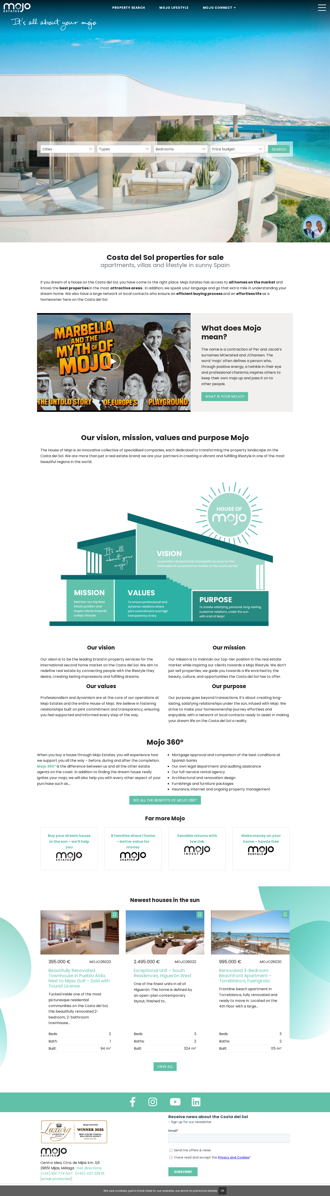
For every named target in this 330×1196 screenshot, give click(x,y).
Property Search (128, 7)
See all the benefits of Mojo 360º (165, 800)
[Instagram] (153, 1104)
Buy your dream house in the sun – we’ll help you (69, 841)
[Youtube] (175, 1104)
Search (279, 149)
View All (165, 1066)
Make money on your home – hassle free (261, 838)
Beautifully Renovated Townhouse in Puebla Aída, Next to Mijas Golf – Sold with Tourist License (79, 978)
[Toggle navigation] (321, 7)
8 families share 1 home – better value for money (133, 841)
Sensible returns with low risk (197, 838)
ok (222, 1190)
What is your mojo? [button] (224, 396)
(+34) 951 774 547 (56, 1173)
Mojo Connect (218, 7)
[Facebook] (133, 1104)
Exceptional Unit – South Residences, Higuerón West (162, 973)
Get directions (89, 1168)
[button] (11, 121)
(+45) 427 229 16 (89, 1173)
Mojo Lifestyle (174, 7)
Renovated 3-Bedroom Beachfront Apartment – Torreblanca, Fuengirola (245, 976)
